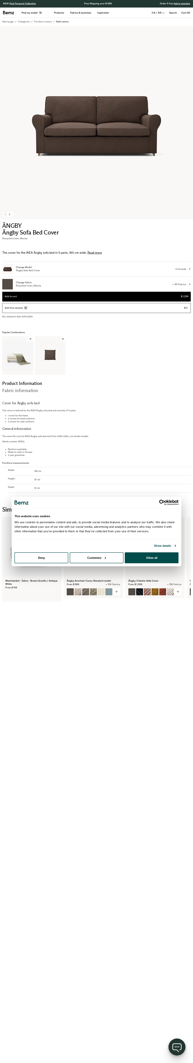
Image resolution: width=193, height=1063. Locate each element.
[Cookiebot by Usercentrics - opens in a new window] (162, 502)
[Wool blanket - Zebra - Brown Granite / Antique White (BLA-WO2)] (8, 595)
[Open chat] (176, 1047)
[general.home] (8, 12)
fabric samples (182, 3)
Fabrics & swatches (80, 12)
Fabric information (20, 390)
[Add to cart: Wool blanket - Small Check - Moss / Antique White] (30, 339)
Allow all (151, 557)
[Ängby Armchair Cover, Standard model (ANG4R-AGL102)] (85, 591)
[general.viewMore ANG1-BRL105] (178, 591)
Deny (41, 557)
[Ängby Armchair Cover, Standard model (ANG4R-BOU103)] (93, 591)
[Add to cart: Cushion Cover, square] (63, 339)
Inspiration (103, 12)
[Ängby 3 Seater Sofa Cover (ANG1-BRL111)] (147, 591)
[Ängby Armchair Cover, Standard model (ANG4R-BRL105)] (70, 591)
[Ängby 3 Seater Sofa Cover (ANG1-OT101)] (170, 591)
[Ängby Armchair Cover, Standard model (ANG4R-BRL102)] (108, 591)
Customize (94, 557)
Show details (162, 545)
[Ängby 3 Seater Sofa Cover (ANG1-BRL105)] (131, 591)
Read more (94, 253)
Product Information (22, 383)
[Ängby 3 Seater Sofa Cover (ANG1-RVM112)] (155, 591)
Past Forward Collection (22, 3)
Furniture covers (43, 21)
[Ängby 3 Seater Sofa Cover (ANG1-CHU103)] (162, 591)
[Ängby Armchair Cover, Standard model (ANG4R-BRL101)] (101, 591)
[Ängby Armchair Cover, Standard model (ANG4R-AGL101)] (77, 591)
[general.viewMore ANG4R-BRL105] (116, 591)
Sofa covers (62, 21)
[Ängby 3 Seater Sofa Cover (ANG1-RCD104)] (139, 591)
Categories (24, 21)
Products (59, 12)
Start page (8, 21)
